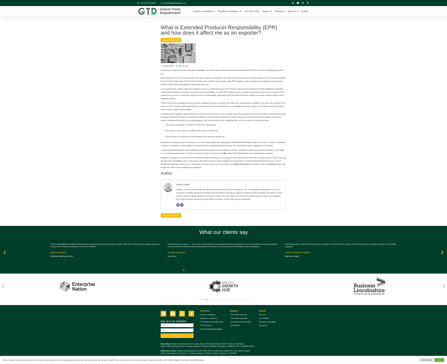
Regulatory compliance (228, 11)
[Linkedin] (163, 313)
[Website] (182, 205)
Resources (280, 11)
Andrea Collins (183, 185)
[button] (4, 252)
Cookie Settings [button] (426, 360)
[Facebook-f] (191, 313)
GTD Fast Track (251, 11)
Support (265, 11)
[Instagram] (182, 313)
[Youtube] (173, 313)
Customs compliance (202, 11)
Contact (304, 11)
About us (292, 11)
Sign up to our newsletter (173, 321)
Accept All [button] (439, 360)
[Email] (178, 205)
